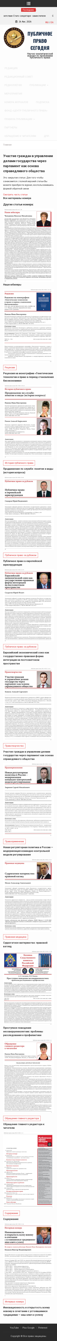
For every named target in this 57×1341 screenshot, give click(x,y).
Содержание (11, 1213)
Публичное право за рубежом (20, 555)
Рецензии (10, 367)
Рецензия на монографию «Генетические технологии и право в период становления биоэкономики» (28, 377)
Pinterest (42, 1327)
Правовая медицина (15, 937)
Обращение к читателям (20, 136)
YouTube (14, 1327)
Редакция (11, 68)
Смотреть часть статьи (15, 194)
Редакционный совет (18, 76)
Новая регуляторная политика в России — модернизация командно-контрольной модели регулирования (28, 851)
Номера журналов (16, 102)
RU (46, 22)
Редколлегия (13, 85)
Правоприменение (14, 841)
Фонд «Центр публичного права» (25, 110)
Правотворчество (14, 745)
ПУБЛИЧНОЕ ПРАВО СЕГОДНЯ (40, 40)
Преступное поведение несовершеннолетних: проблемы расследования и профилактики (23, 1031)
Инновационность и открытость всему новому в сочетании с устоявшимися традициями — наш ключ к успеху (26, 1311)
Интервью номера (14, 1301)
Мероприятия (13, 93)
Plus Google (28, 1327)
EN (52, 22)
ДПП (46, 136)
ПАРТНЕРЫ (10, 127)
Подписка (42, 102)
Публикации (37, 85)
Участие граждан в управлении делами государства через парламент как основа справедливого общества (28, 755)
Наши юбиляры (12, 284)
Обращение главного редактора (22, 1118)
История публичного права (19, 463)
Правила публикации (18, 119)
